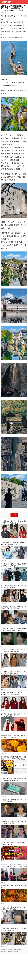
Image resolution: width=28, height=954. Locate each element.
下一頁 (14, 514)
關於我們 (3, 951)
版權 (17, 951)
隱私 (15, 951)
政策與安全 (8, 951)
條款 (12, 951)
